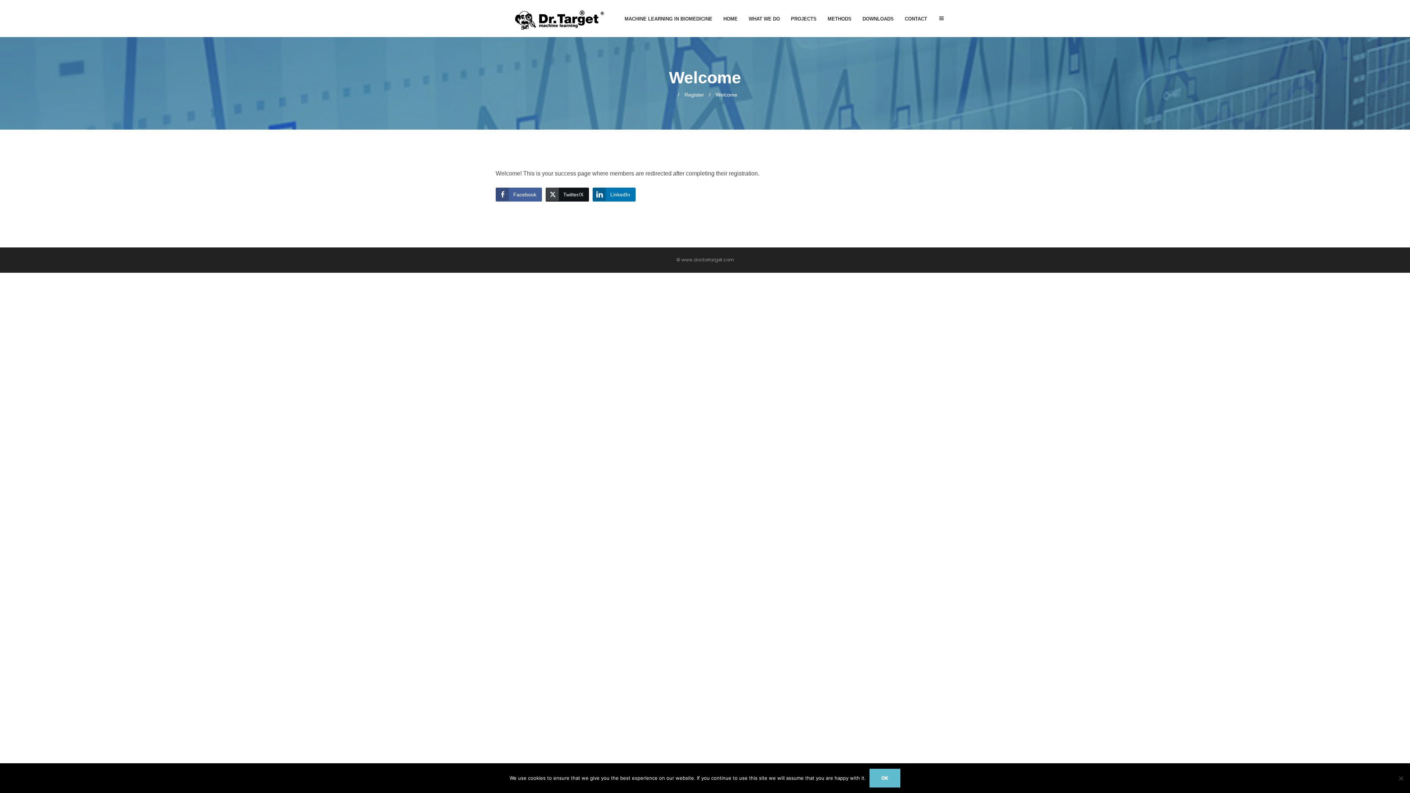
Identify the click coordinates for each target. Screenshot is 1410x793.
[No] (1400, 778)
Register (694, 95)
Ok (884, 778)
